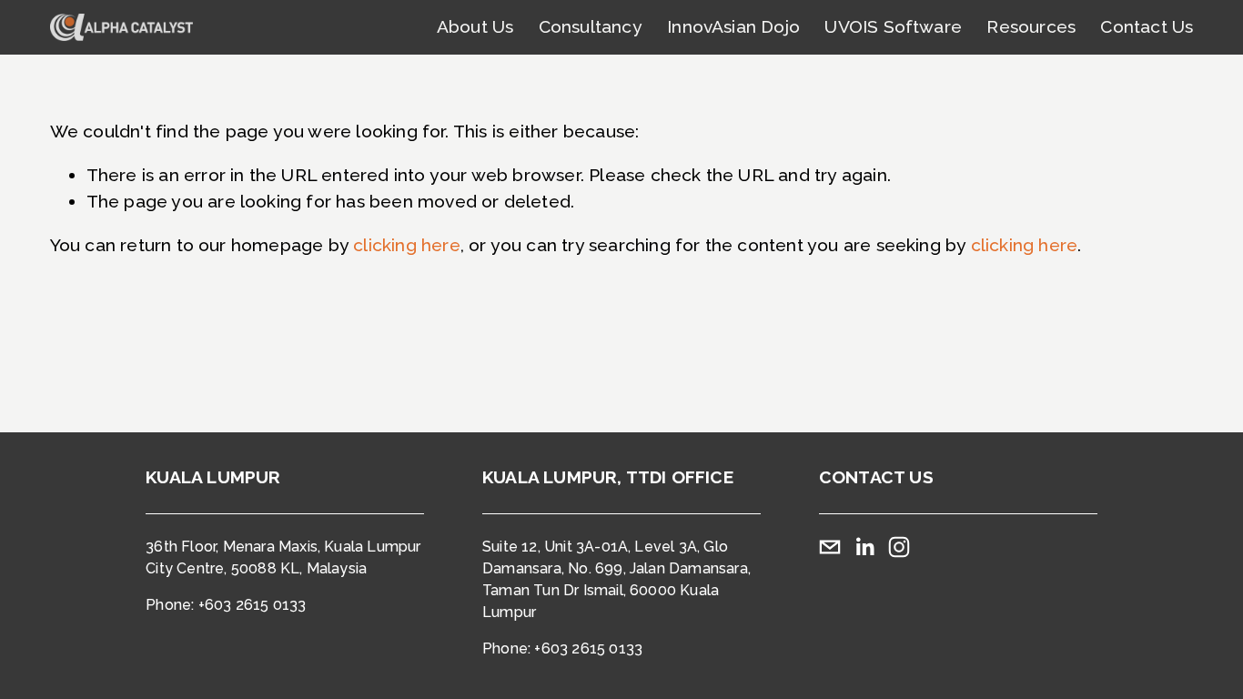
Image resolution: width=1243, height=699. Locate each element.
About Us (475, 26)
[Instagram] (899, 547)
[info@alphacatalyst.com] (830, 547)
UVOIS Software (893, 26)
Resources (1031, 26)
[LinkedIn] (864, 547)
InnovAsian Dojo (733, 26)
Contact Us (1146, 26)
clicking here (406, 245)
